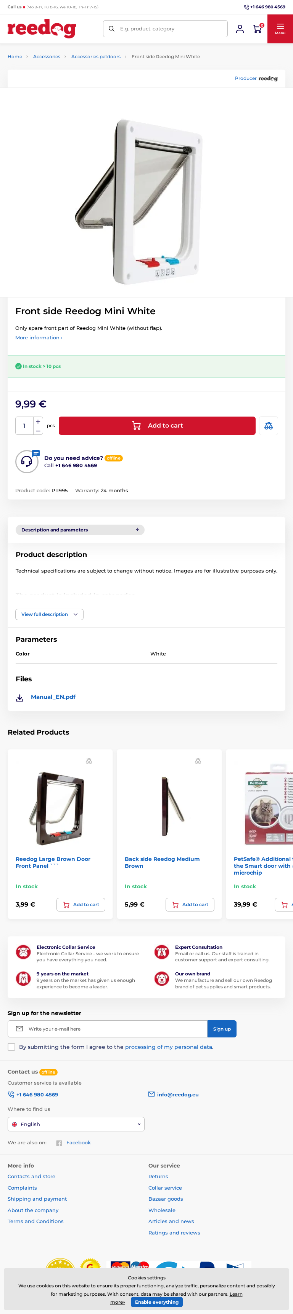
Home (15, 56)
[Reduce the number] (38, 430)
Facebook (78, 1142)
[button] (280, 28)
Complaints (22, 1188)
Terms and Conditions (36, 1221)
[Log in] (240, 29)
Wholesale (161, 1210)
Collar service (165, 1188)
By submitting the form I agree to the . (116, 1047)
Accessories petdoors (96, 56)
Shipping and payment (37, 1199)
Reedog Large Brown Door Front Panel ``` (53, 862)
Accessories (46, 56)
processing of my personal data (168, 1047)
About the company (33, 1210)
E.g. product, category (147, 28)
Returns (158, 1176)
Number (25, 426)
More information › (39, 337)
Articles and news (171, 1221)
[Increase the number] (38, 421)
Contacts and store (31, 1176)
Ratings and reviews (174, 1233)
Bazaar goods (165, 1199)
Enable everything (157, 1302)
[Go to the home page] (42, 28)
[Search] (111, 28)
